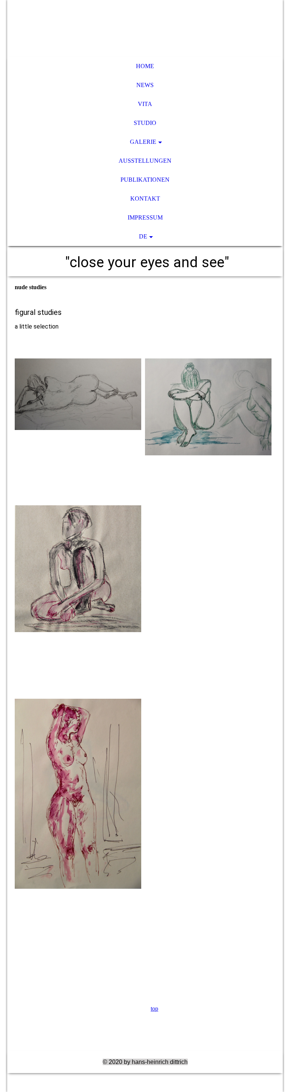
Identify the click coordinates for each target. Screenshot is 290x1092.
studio (145, 123)
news (145, 85)
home (145, 66)
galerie (143, 142)
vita (145, 104)
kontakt (145, 198)
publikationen (145, 179)
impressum (145, 217)
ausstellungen (145, 160)
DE (143, 236)
